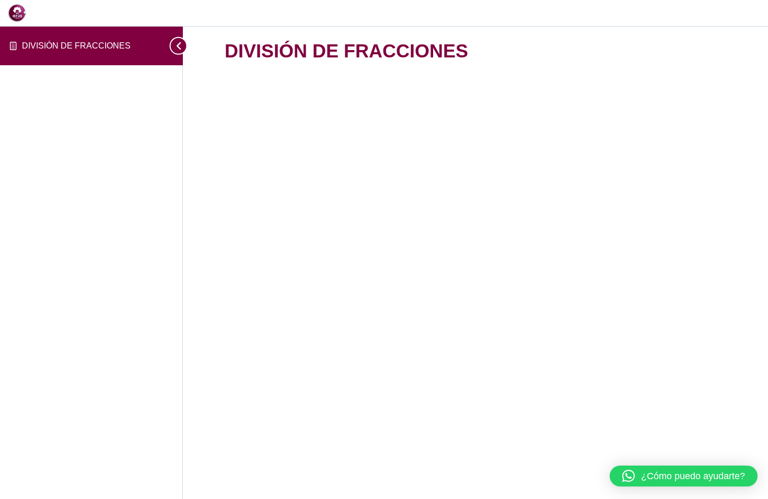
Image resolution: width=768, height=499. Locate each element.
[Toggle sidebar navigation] (173, 45)
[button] (684, 476)
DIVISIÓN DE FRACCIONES (76, 45)
